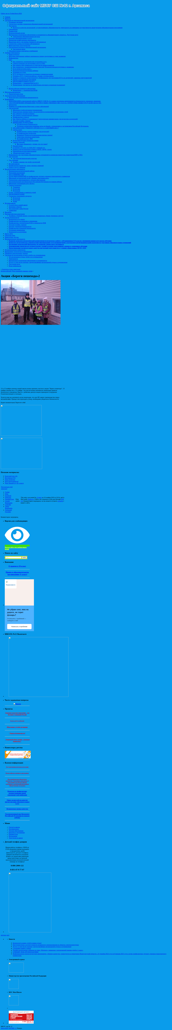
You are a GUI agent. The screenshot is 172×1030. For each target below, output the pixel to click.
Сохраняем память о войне (22, 948)
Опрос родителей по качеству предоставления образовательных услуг (17, 802)
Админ (39, 497)
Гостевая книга (14, 829)
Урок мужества (10, 480)
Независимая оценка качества (17, 809)
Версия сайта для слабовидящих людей (16, 548)
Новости (31, 499)
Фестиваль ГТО (10, 478)
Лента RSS (4, 1028)
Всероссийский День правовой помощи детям (16, 271)
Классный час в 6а (11, 476)
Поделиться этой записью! (7, 488)
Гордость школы (14, 827)
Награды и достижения (17, 832)
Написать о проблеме (19, 626)
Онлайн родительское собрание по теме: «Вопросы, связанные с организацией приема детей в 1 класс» (48, 950)
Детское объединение (16, 831)
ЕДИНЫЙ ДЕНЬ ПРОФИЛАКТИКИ (25, 952)
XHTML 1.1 (13, 1028)
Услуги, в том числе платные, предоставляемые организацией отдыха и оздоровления (42, 946)
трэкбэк (60, 501)
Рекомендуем (13, 834)
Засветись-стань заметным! (11, 269)
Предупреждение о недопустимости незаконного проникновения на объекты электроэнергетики (46, 945)
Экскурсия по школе (16, 838)
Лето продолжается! (11, 481)
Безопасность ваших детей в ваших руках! (27, 943)
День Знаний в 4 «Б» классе (14, 483)
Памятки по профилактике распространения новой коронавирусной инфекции (17, 793)
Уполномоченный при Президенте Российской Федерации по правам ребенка (17, 815)
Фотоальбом (13, 836)
